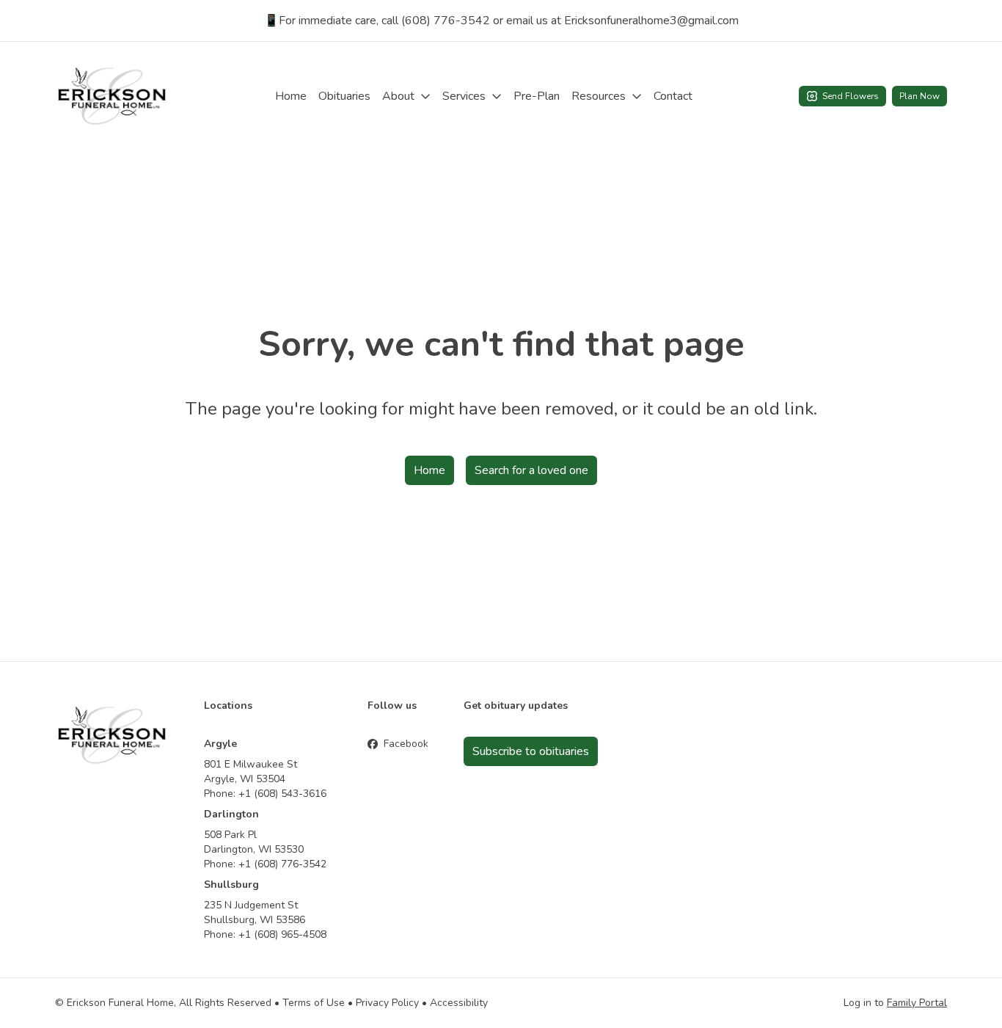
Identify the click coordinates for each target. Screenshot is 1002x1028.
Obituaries (344, 96)
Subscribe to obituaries (530, 751)
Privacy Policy (387, 1003)
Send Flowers (850, 96)
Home (291, 96)
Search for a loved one (531, 470)
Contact (673, 96)
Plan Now (919, 96)
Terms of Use (313, 1003)
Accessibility (459, 1003)
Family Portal (917, 1003)
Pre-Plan (536, 96)
